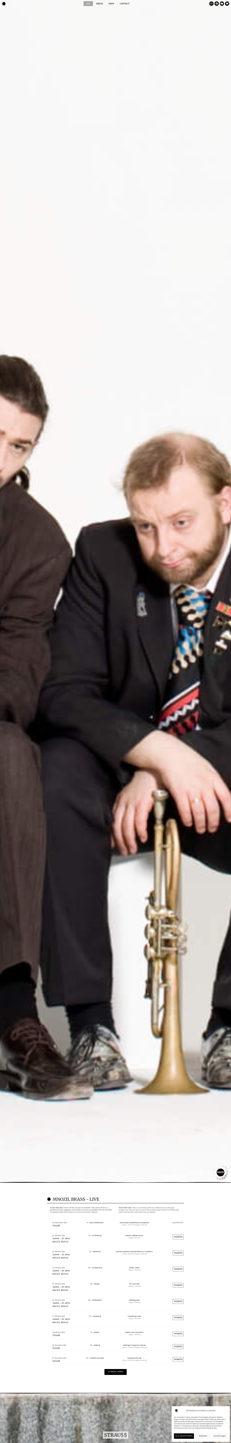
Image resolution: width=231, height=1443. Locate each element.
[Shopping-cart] (227, 3)
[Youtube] (222, 3)
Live (88, 3)
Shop (111, 3)
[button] (115, 1372)
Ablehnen (203, 1436)
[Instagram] (211, 3)
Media (99, 3)
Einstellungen (220, 1436)
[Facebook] (217, 3)
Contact (124, 3)
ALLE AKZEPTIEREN (184, 1436)
